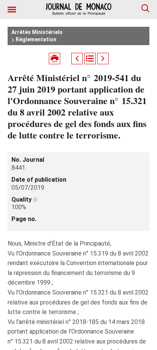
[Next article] (103, 58)
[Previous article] (77, 58)
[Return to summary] (90, 58)
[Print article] (54, 58)
